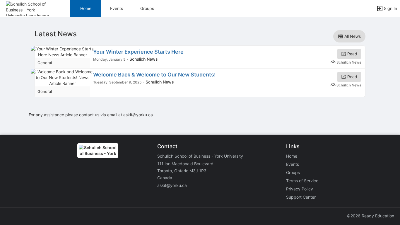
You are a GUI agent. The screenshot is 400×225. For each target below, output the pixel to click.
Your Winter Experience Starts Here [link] (138, 52)
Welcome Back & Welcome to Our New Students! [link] (154, 74)
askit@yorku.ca (172, 185)
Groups (147, 8)
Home (291, 156)
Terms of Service (302, 180)
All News (352, 36)
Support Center (301, 197)
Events (116, 8)
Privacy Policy (299, 188)
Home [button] (85, 8)
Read (351, 53)
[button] (30, 8)
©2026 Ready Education (370, 215)
